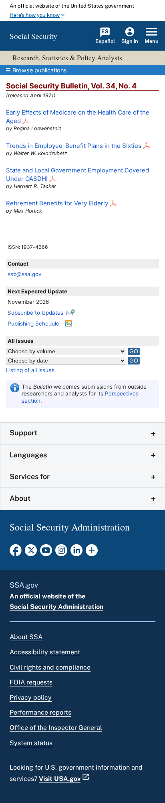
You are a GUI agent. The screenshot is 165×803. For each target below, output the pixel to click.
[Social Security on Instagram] (61, 552)
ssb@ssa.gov (25, 274)
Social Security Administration (56, 606)
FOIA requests (31, 682)
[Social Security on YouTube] (46, 552)
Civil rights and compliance (50, 667)
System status (31, 743)
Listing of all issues (30, 370)
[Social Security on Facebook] (16, 552)
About (20, 498)
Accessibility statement (45, 652)
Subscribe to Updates (35, 312)
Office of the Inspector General (56, 727)
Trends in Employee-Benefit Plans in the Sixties (73, 146)
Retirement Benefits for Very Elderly (57, 203)
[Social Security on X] (31, 552)
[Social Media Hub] (92, 552)
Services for (30, 476)
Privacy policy (31, 697)
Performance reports (40, 712)
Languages (28, 455)
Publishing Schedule (33, 323)
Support (23, 432)
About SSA (26, 637)
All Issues (21, 341)
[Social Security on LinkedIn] (76, 552)
